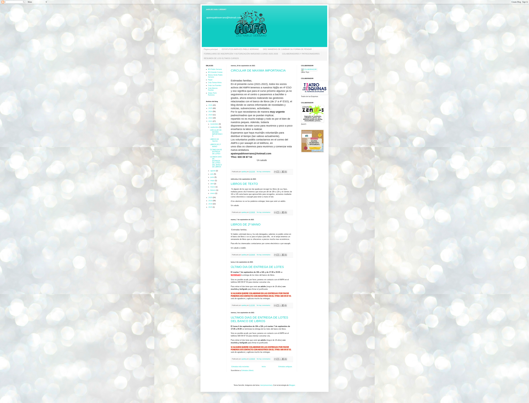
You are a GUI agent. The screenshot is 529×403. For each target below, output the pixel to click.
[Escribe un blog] (277, 171)
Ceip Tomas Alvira (215, 83)
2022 (210, 118)
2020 (210, 197)
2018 (210, 204)
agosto (213, 171)
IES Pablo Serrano (215, 69)
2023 (210, 115)
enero (212, 193)
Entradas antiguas (285, 367)
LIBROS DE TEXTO (244, 184)
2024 (210, 111)
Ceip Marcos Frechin (213, 89)
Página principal (211, 49)
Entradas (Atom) (247, 370)
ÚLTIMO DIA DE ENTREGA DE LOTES (257, 267)
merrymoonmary (266, 385)
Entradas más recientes (240, 367)
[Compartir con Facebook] (283, 171)
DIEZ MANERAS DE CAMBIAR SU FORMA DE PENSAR (287, 49)
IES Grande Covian (215, 72)
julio (212, 174)
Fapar (210, 80)
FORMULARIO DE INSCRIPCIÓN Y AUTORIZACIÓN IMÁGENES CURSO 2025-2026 (241, 54)
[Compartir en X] (280, 171)
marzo (212, 187)
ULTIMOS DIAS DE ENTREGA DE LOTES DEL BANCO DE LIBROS (259, 319)
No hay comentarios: (264, 171)
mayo (212, 181)
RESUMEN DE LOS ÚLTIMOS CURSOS (221, 58)
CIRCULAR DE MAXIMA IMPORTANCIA (258, 70)
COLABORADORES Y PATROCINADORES (300, 54)
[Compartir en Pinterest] (285, 171)
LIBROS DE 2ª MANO (246, 224)
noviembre (214, 124)
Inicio (264, 367)
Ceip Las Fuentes (214, 85)
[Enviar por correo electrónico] (275, 171)
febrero (213, 190)
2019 (210, 201)
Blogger (292, 385)
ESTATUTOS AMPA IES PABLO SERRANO (240, 49)
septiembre (214, 127)
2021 (210, 121)
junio (212, 177)
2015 (210, 207)
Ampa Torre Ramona (212, 94)
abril (212, 184)
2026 (210, 105)
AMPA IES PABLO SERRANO (216, 9)
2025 (210, 108)
